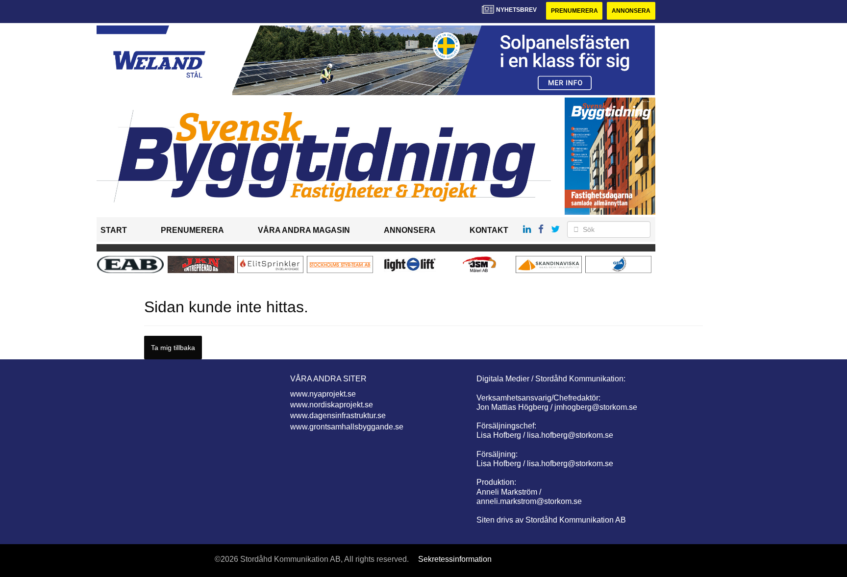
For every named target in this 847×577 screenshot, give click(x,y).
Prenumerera (574, 10)
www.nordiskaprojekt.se (331, 405)
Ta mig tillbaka (173, 347)
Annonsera (631, 10)
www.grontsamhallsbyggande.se (346, 427)
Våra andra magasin (304, 230)
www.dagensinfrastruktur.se (338, 415)
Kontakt (489, 230)
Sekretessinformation (455, 559)
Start (113, 230)
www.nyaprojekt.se (323, 394)
